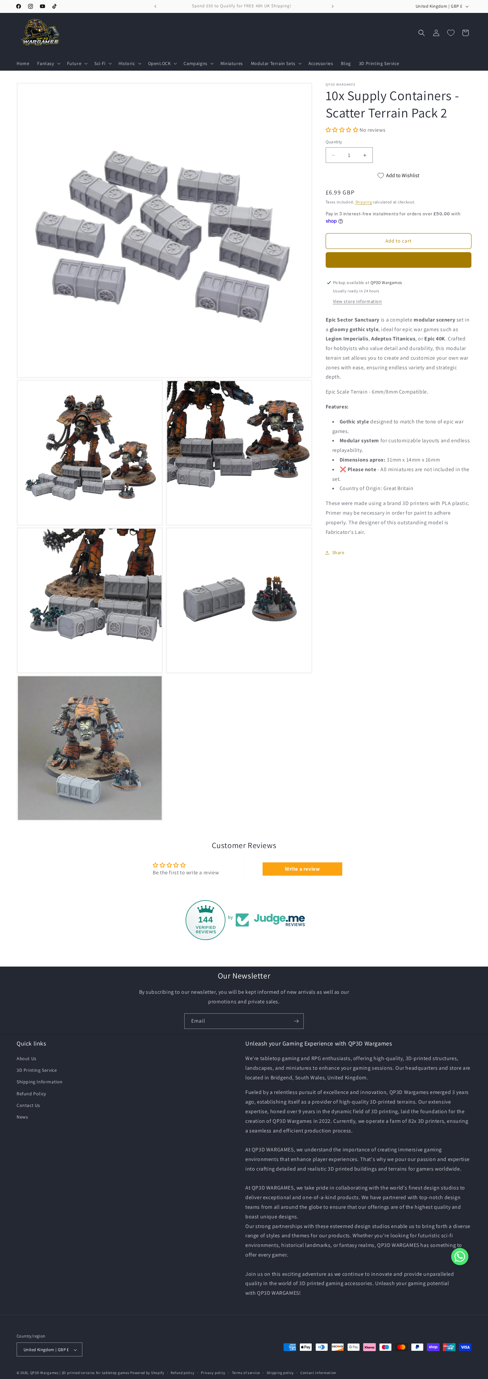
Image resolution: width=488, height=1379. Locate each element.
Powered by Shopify (147, 1373)
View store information (357, 301)
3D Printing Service (37, 1070)
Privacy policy (213, 1372)
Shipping (363, 201)
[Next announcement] (332, 6)
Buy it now (398, 260)
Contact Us (28, 1105)
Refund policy (182, 1372)
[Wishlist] (451, 33)
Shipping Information (40, 1082)
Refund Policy (31, 1094)
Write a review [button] (302, 868)
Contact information (318, 1372)
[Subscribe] (296, 1021)
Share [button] (338, 552)
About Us (27, 1058)
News (22, 1117)
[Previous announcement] (155, 6)
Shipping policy (280, 1372)
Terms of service (246, 1372)
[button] (48, 63)
